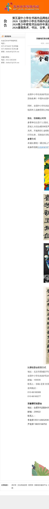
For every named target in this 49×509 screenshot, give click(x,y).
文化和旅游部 (22, 485)
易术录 (14, 485)
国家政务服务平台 (40, 485)
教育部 (31, 485)
